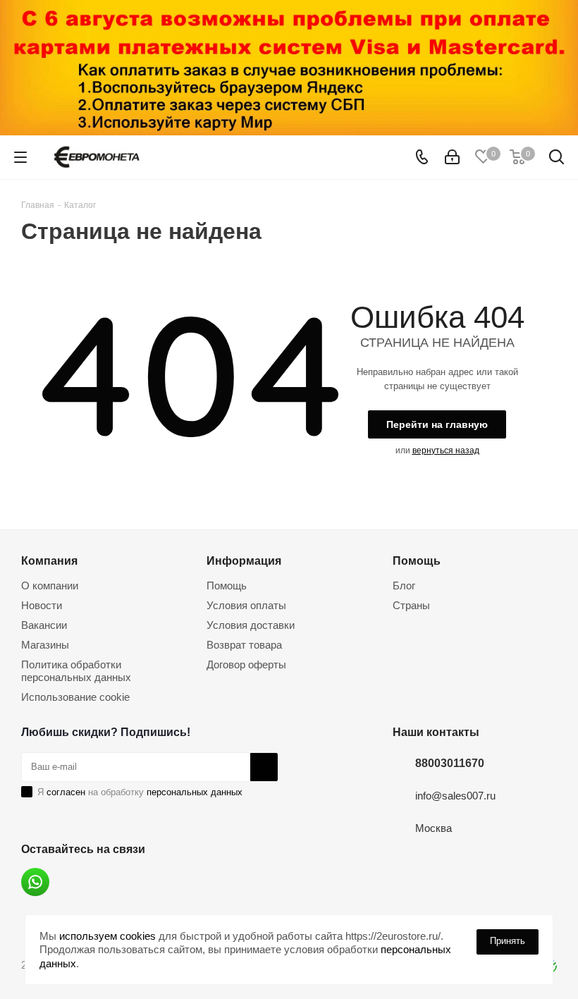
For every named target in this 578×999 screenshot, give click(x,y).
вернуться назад (445, 450)
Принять (507, 941)
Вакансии (44, 625)
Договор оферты (246, 664)
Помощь (227, 586)
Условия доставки (251, 625)
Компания (49, 560)
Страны (411, 605)
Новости (41, 605)
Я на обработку (139, 792)
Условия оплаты (246, 605)
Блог (404, 586)
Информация (244, 560)
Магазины (45, 645)
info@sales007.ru (455, 796)
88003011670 (449, 762)
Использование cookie (75, 697)
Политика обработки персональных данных (76, 670)
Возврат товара (244, 645)
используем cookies (107, 936)
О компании (49, 586)
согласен (66, 792)
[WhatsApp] (35, 882)
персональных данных (194, 792)
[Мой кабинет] (452, 158)
